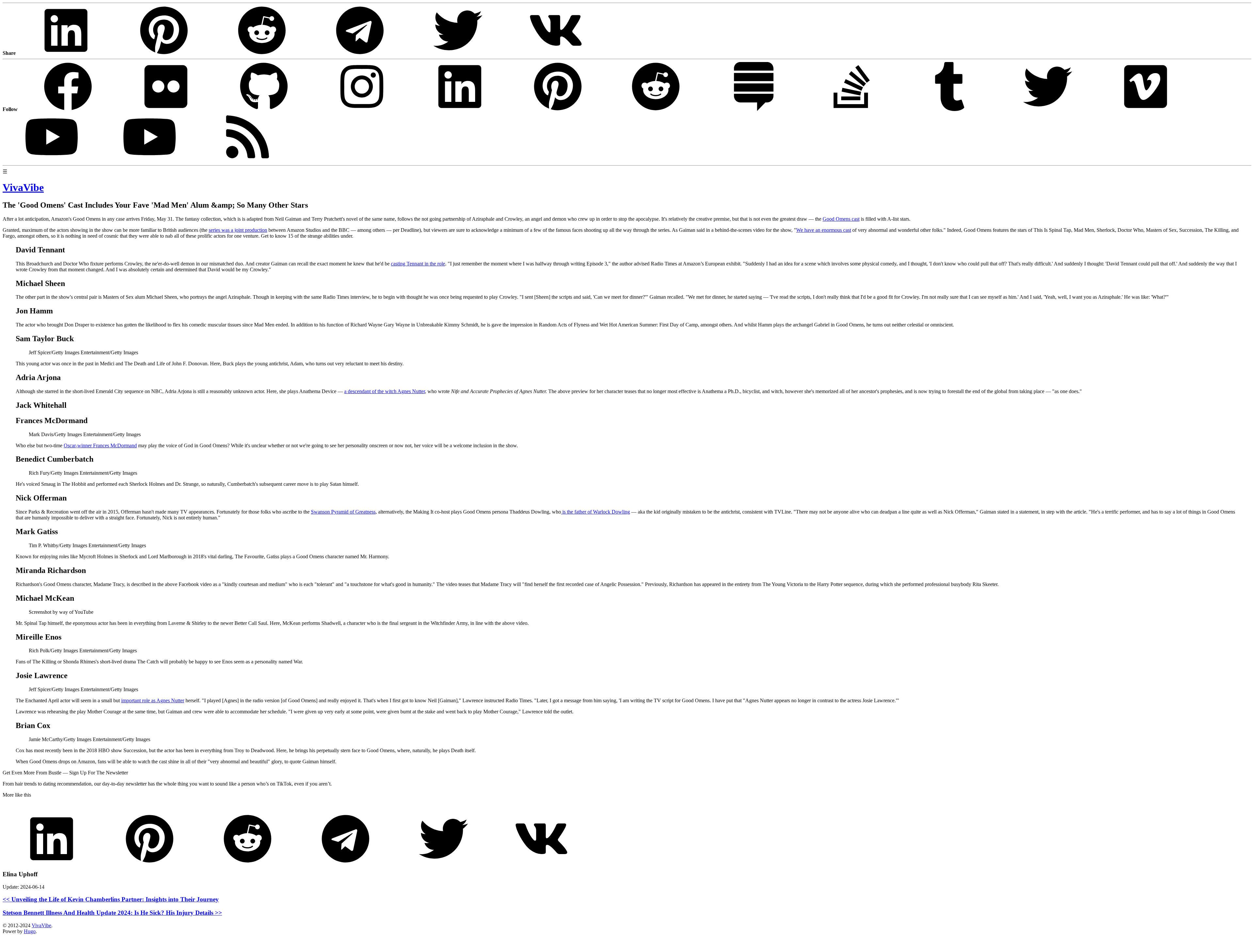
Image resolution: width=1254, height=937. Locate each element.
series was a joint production (238, 230)
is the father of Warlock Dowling (595, 512)
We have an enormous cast (823, 230)
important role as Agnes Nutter (152, 700)
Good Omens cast (841, 219)
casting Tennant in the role (418, 263)
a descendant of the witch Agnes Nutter (384, 391)
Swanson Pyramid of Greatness (343, 512)
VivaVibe (41, 925)
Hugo (30, 931)
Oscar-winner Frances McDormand (100, 445)
